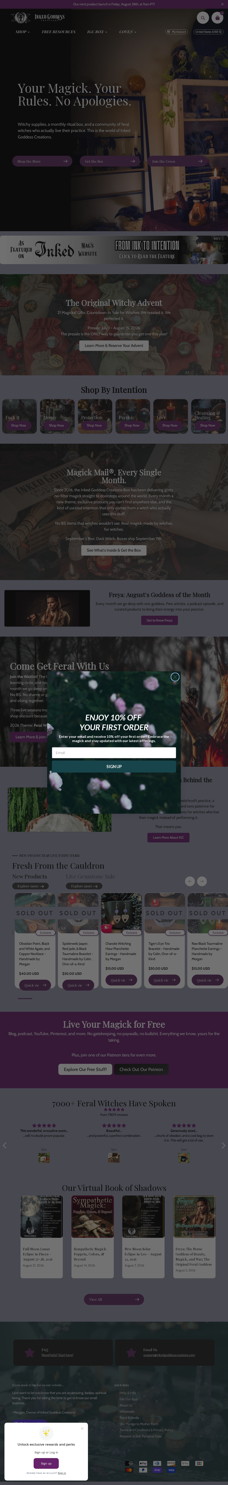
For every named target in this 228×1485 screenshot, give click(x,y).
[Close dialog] (175, 677)
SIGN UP (114, 766)
